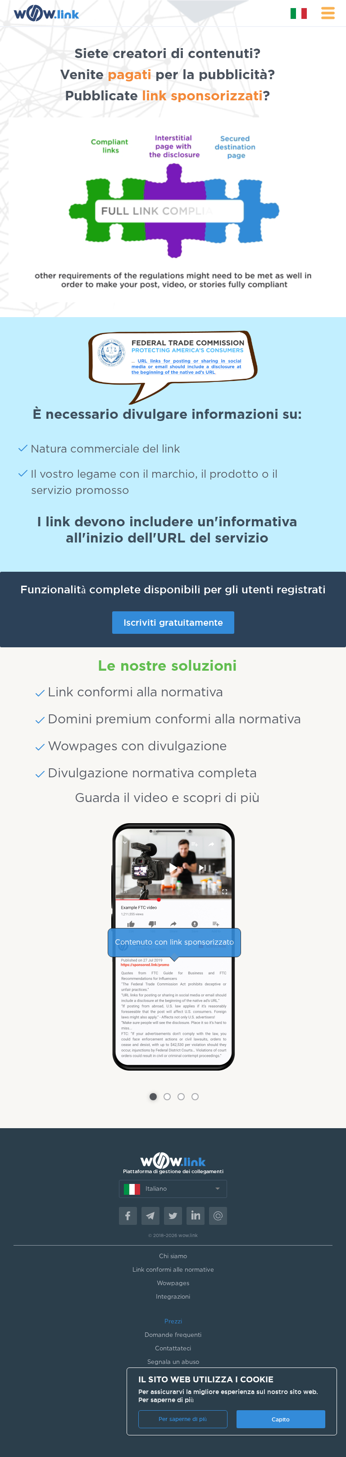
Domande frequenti (173, 1335)
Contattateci (173, 1348)
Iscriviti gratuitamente (173, 623)
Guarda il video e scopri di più (167, 798)
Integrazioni (173, 1297)
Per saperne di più (166, 1399)
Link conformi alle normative (173, 1270)
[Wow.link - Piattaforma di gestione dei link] (46, 13)
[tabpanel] (173, 947)
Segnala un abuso (173, 1362)
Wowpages (173, 1283)
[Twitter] (173, 1216)
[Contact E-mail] (218, 1216)
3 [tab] (181, 1096)
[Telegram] (150, 1216)
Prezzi (173, 1321)
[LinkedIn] (196, 1216)
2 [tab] (167, 1096)
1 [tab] (153, 1096)
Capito (281, 1419)
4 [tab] (195, 1096)
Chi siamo (173, 1256)
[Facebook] (128, 1216)
